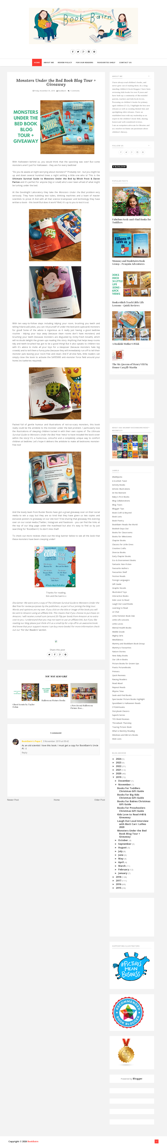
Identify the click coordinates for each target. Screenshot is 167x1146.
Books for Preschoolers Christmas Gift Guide (131, 809)
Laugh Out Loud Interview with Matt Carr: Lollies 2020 (132, 824)
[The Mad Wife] (140, 454)
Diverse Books (119, 552)
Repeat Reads (118, 687)
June (121, 854)
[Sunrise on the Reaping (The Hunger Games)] (124, 454)
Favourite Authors (120, 568)
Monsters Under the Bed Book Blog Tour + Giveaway (132, 833)
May (121, 858)
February (123, 869)
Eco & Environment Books (124, 560)
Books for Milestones (122, 536)
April (121, 862)
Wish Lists (117, 738)
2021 (119, 769)
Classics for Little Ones (122, 544)
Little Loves (117, 623)
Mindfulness (117, 639)
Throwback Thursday (122, 723)
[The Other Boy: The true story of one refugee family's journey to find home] (130, 446)
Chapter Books (119, 540)
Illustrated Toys (119, 592)
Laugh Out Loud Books (122, 604)
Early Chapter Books (121, 556)
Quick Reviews (119, 675)
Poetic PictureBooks (121, 667)
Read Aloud (117, 683)
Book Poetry (118, 520)
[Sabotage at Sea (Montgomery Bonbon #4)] (130, 438)
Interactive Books (120, 596)
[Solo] (114, 454)
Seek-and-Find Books (122, 695)
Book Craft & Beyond (122, 512)
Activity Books (118, 484)
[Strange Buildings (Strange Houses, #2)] (130, 454)
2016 (119, 884)
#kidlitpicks (117, 477)
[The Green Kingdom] (140, 446)
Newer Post (13, 799)
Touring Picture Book (122, 727)
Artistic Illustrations (121, 488)
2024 (119, 758)
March (122, 865)
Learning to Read (120, 608)
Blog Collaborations (121, 500)
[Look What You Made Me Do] (119, 438)
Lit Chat (115, 611)
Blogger (137, 1078)
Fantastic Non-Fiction (121, 564)
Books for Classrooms (122, 532)
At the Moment (119, 492)
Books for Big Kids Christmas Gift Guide (130, 796)
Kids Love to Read (120, 600)
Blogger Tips (118, 508)
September (125, 843)
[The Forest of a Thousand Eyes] (135, 437)
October (123, 840)
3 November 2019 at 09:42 (56, 741)
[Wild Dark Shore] (145, 454)
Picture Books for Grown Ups (125, 663)
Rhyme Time (118, 691)
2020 (119, 773)
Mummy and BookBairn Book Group (128, 643)
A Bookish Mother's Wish (125, 343)
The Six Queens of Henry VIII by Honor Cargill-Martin (130, 366)
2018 (119, 876)
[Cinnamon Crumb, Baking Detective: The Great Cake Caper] (114, 438)
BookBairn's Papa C (32, 741)
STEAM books (118, 707)
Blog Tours (117, 504)
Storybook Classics (120, 711)
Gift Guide (116, 584)
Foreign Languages (121, 580)
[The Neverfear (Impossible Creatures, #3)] (135, 454)
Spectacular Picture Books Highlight (128, 699)
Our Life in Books (120, 659)
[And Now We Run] (119, 454)
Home (57, 799)
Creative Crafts (119, 548)
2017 (119, 880)
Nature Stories (119, 651)
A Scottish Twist (119, 481)
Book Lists (117, 516)
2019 (119, 777)
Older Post (99, 799)
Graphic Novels (119, 588)
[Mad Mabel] (135, 445)
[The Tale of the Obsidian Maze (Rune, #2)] (119, 446)
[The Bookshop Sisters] (114, 446)
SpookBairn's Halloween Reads (126, 703)
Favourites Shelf (119, 572)
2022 (119, 766)
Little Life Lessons (120, 619)
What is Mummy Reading (123, 731)
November (124, 784)
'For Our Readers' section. (33, 629)
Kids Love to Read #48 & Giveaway (131, 816)
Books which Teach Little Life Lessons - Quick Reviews (128, 304)
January (123, 873)
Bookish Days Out (120, 528)
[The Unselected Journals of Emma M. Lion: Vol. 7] (140, 438)
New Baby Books (120, 655)
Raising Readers (119, 679)
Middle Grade (118, 631)
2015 (119, 887)
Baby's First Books (120, 496)
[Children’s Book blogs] (126, 1052)
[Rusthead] (124, 438)
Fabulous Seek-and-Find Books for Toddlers (131, 221)
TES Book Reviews (120, 719)
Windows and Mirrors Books (125, 735)
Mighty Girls (117, 635)
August (122, 847)
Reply (24, 752)
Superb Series (118, 715)
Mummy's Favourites (121, 647)
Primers (116, 671)
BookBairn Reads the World (125, 524)
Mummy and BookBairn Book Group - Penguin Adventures (128, 262)
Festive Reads (118, 576)
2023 (119, 762)
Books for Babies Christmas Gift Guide (133, 803)
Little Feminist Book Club (123, 616)
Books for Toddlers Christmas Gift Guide (130, 790)
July (120, 851)
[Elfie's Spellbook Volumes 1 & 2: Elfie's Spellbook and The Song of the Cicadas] (145, 438)
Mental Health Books (121, 627)
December (124, 780)
